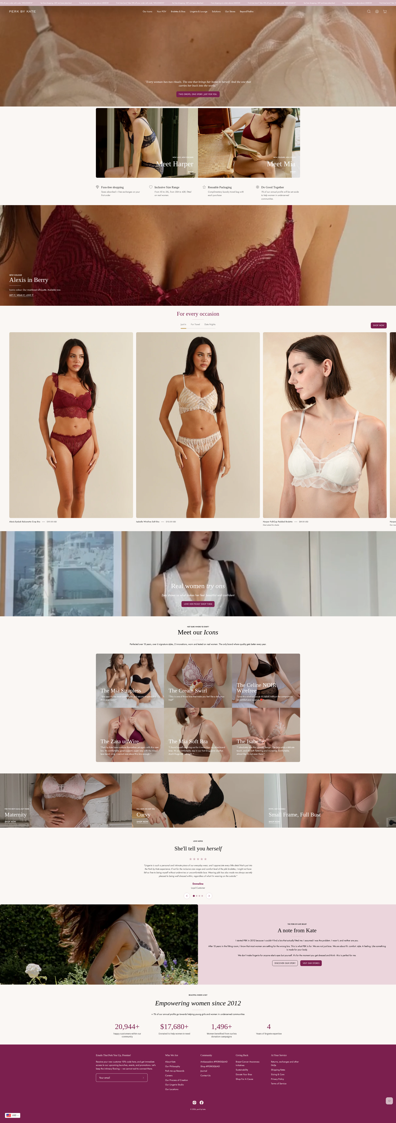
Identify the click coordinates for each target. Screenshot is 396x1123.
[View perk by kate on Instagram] (194, 1102)
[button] (369, 11)
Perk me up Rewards (174, 1070)
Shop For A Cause (244, 1078)
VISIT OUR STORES (311, 963)
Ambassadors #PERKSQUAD (214, 1061)
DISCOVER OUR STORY (285, 963)
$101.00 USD (52, 521)
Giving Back (242, 1055)
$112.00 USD (171, 521)
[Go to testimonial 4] (202, 896)
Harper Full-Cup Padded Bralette (278, 521)
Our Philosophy (172, 1066)
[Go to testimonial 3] (199, 896)
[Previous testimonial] (187, 896)
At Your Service (279, 1055)
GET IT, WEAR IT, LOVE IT (21, 295)
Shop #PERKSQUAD (210, 1066)
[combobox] (12, 1115)
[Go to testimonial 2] (196, 896)
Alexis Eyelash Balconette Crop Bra (24, 521)
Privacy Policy (277, 1078)
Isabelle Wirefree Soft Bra (147, 521)
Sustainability (242, 1069)
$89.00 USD (303, 521)
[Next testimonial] (209, 896)
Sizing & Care (277, 1074)
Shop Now (378, 325)
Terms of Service (278, 1083)
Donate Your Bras (244, 1074)
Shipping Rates (278, 1069)
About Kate (170, 1061)
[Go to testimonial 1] (194, 896)
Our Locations (171, 1089)
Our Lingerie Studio (174, 1084)
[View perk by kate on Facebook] (201, 1102)
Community (206, 1055)
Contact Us (205, 1075)
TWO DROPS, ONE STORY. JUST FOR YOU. (198, 94)
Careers (168, 1075)
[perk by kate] (22, 11)
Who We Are (171, 1055)
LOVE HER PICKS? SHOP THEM (198, 604)
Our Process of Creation (176, 1080)
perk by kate (201, 1109)
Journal (203, 1070)
